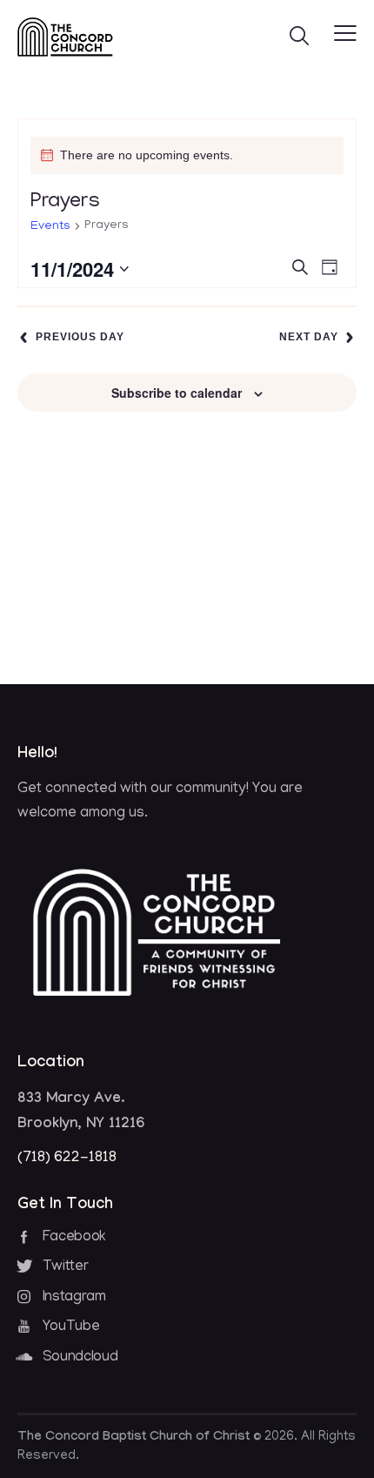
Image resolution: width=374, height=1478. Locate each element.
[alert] (187, 155)
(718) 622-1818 (67, 1158)
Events (50, 226)
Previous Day (80, 337)
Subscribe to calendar (176, 392)
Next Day (308, 337)
